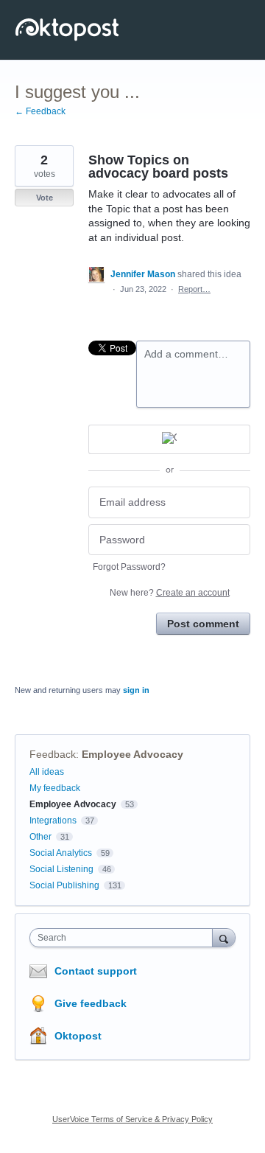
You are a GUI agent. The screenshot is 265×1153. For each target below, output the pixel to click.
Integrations (53, 820)
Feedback (52, 754)
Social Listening (61, 869)
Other (40, 837)
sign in (136, 690)
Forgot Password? (129, 567)
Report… (194, 289)
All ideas (46, 772)
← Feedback (40, 111)
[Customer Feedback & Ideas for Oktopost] (68, 29)
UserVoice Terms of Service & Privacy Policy (132, 1119)
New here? (170, 593)
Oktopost (78, 1036)
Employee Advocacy (132, 754)
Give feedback (90, 1003)
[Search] (224, 937)
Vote (44, 197)
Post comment (203, 624)
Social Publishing (64, 885)
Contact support (95, 971)
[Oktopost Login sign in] (169, 439)
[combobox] (124, 938)
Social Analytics (60, 853)
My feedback (54, 788)
